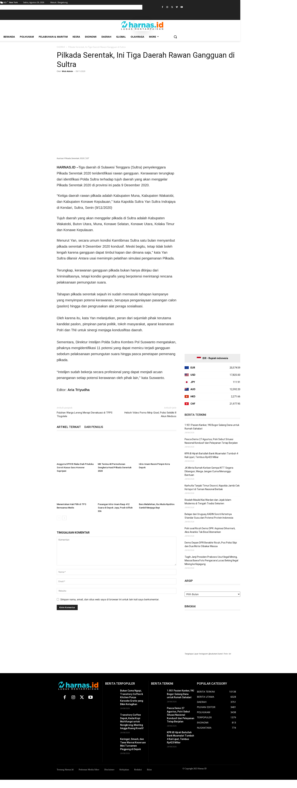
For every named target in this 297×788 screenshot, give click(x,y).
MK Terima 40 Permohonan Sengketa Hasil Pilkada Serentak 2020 (114, 467)
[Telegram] (91, 79)
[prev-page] (59, 518)
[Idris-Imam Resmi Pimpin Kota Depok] (157, 448)
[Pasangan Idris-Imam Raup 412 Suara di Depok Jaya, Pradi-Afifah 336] (116, 488)
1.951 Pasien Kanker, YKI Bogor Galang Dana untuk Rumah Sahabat (212, 427)
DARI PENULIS (93, 427)
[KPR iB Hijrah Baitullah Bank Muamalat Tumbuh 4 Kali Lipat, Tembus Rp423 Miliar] (157, 735)
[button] (175, 37)
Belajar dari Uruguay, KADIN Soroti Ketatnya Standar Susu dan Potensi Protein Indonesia (209, 516)
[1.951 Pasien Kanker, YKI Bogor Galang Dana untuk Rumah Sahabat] (157, 693)
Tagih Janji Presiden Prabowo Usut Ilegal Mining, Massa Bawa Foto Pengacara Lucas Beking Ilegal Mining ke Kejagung (211, 560)
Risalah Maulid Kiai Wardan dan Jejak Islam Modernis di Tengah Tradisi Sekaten (208, 501)
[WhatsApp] (76, 79)
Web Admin (67, 71)
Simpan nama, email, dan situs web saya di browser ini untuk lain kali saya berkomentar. (109, 599)
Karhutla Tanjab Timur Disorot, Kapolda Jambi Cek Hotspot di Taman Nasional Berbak (212, 487)
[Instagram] (167, 7)
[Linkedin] (83, 79)
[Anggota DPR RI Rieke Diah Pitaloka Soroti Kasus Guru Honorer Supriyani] (75, 448)
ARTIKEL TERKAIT (69, 427)
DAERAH (61, 47)
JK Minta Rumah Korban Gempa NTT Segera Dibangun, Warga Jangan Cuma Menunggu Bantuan (209, 471)
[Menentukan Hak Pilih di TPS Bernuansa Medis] (75, 488)
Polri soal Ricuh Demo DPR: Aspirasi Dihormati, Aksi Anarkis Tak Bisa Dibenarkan (210, 530)
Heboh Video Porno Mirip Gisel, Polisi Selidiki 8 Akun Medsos (150, 414)
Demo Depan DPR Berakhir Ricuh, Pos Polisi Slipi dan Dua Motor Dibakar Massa (211, 544)
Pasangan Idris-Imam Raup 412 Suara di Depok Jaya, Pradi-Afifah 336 (115, 507)
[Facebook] (162, 7)
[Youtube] (182, 7)
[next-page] (64, 518)
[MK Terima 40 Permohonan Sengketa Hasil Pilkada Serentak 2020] (116, 448)
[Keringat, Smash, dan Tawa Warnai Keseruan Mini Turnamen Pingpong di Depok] (111, 742)
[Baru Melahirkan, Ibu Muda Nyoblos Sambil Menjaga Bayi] (157, 488)
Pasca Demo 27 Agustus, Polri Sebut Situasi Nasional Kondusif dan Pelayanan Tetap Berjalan (211, 441)
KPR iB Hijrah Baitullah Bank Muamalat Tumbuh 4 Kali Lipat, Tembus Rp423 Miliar (211, 455)
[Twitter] (172, 7)
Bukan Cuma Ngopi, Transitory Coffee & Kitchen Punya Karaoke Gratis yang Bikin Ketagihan (131, 697)
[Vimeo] (177, 7)
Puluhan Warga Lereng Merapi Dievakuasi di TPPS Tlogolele (84, 414)
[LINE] (99, 79)
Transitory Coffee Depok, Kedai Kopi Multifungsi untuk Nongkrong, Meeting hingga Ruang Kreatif (132, 721)
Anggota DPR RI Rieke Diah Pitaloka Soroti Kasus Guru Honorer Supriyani (75, 467)
